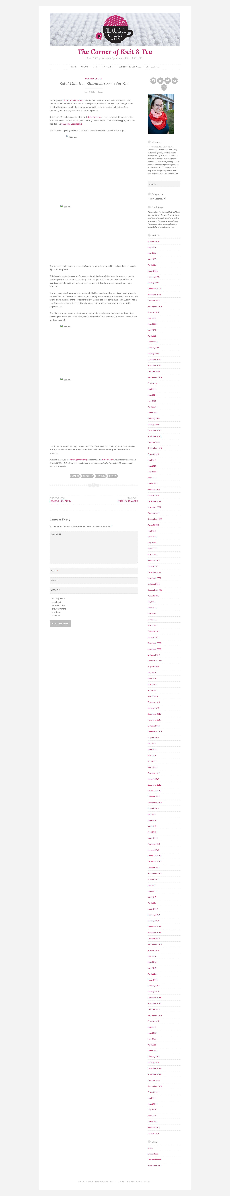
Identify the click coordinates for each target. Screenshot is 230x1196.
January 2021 (153, 637)
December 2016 (154, 926)
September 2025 (155, 306)
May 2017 (152, 897)
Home (73, 67)
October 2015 (154, 1009)
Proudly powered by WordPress (96, 1182)
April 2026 (152, 265)
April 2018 (152, 832)
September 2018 (155, 802)
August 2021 (153, 596)
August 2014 (153, 1092)
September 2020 (155, 661)
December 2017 (154, 856)
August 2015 (153, 1021)
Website (55, 590)
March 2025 (153, 342)
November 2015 (154, 1003)
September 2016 (155, 944)
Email (54, 580)
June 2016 (152, 962)
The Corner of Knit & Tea (115, 52)
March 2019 (153, 767)
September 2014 (155, 1086)
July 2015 (152, 1027)
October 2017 (154, 867)
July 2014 (152, 1098)
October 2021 (154, 584)
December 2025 (154, 288)
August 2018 (153, 808)
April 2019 (152, 761)
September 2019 (155, 731)
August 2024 (153, 383)
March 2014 (153, 1121)
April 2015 (152, 1045)
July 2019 (152, 743)
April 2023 (152, 477)
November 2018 (154, 791)
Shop (95, 67)
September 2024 (155, 377)
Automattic (144, 1182)
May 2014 (152, 1110)
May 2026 (152, 259)
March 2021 (153, 625)
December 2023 (154, 430)
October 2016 (154, 938)
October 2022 (154, 513)
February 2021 (154, 631)
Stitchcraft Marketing (72, 100)
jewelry (101, 476)
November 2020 (154, 649)
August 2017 (153, 879)
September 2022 (155, 519)
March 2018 (153, 838)
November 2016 (154, 932)
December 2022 (154, 501)
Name (54, 571)
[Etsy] (164, 87)
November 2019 (154, 720)
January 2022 (153, 566)
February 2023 (154, 489)
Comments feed (154, 1159)
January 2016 (153, 991)
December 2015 (154, 997)
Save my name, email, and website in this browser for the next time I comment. (59, 607)
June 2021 (152, 607)
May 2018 (152, 826)
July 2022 (152, 531)
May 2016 (152, 968)
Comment (57, 534)
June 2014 (152, 1104)
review (113, 476)
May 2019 (152, 755)
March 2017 (153, 909)
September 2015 (155, 1015)
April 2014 (152, 1115)
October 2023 (154, 442)
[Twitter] (160, 80)
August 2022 (153, 525)
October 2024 (154, 371)
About (84, 67)
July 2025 (152, 318)
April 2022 (152, 548)
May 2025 (152, 330)
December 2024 (154, 359)
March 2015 (153, 1050)
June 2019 (152, 749)
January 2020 (153, 708)
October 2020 (154, 655)
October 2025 (154, 300)
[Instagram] (153, 80)
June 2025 (152, 324)
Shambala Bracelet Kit (71, 123)
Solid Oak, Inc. (94, 117)
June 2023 (152, 466)
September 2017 (155, 873)
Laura (100, 92)
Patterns (108, 67)
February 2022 (154, 560)
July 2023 (152, 460)
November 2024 (154, 365)
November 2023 (154, 436)
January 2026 (153, 282)
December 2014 (154, 1068)
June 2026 (152, 253)
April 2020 (152, 690)
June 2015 (152, 1033)
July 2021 (152, 602)
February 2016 (154, 986)
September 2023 (155, 448)
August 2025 (153, 312)
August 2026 (153, 241)
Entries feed (153, 1154)
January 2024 (153, 424)
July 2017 (152, 885)
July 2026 (152, 247)
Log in (150, 1148)
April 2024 (152, 407)
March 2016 (153, 980)
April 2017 (152, 903)
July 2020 (152, 672)
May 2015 (152, 1039)
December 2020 (154, 643)
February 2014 (154, 1127)
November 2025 (154, 294)
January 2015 (153, 1062)
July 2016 (152, 956)
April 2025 (152, 336)
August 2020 (153, 667)
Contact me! (152, 67)
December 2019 (154, 714)
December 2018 (154, 785)
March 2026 (153, 271)
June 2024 (152, 395)
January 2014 (153, 1133)
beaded (75, 476)
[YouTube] (175, 80)
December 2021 (154, 572)
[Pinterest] (167, 80)
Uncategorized (93, 79)
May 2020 (152, 684)
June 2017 (152, 891)
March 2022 (153, 554)
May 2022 (152, 543)
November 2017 (154, 862)
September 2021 (155, 590)
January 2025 (153, 353)
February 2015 (154, 1056)
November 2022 (154, 507)
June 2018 (152, 820)
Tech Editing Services (129, 67)
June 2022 (152, 537)
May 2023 (152, 472)
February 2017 (154, 915)
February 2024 (154, 418)
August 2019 (153, 737)
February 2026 (154, 277)
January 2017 (153, 921)
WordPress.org (154, 1165)
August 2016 (153, 950)
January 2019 (153, 779)
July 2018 (152, 814)
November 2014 (154, 1074)
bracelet (88, 476)
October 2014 (154, 1080)
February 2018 (154, 844)
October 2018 (154, 796)
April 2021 (152, 619)
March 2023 (153, 483)
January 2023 (153, 495)
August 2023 (153, 454)
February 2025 (154, 348)
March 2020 (153, 696)
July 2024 (152, 389)
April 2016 (152, 974)
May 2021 (152, 613)
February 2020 (154, 702)
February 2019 (154, 773)
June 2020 (152, 678)
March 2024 (153, 412)
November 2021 (154, 578)
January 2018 (153, 850)
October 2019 (154, 726)
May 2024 (152, 401)
